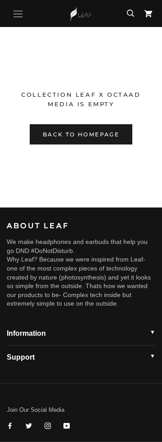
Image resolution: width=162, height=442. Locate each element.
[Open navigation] (18, 14)
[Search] (130, 13)
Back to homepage (81, 134)
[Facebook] (10, 425)
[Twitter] (29, 425)
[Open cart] (148, 13)
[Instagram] (48, 425)
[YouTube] (66, 425)
